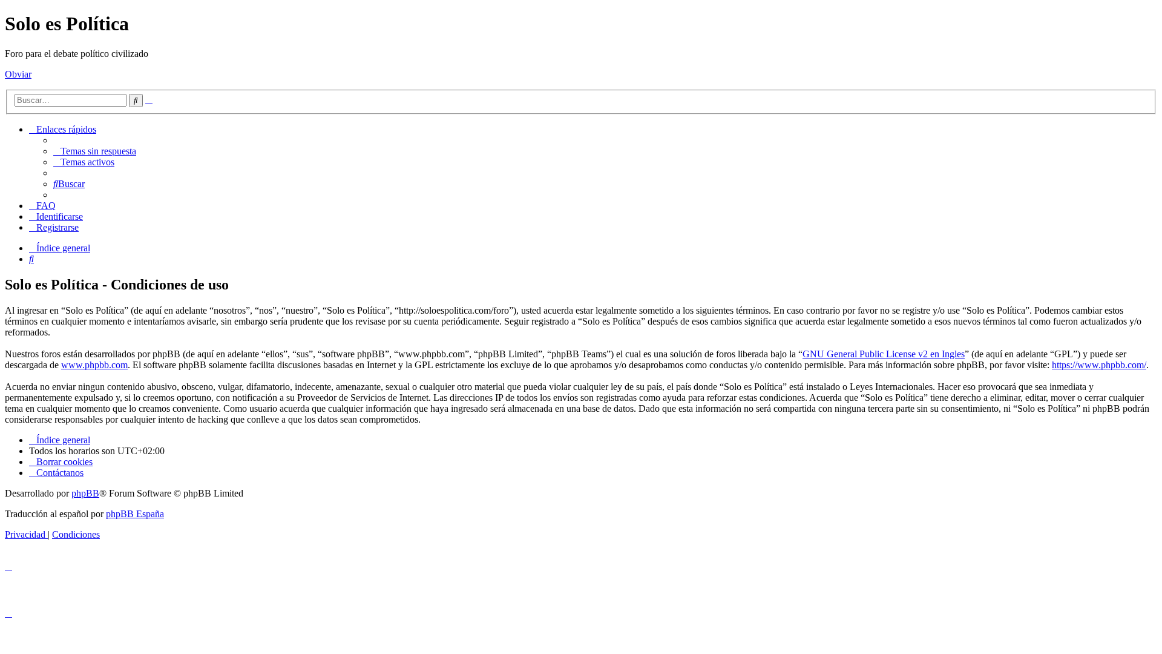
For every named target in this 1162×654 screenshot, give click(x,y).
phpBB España (135, 514)
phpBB (85, 493)
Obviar (18, 74)
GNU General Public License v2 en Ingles (884, 354)
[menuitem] (94, 151)
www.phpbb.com (94, 365)
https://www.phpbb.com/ (1099, 365)
